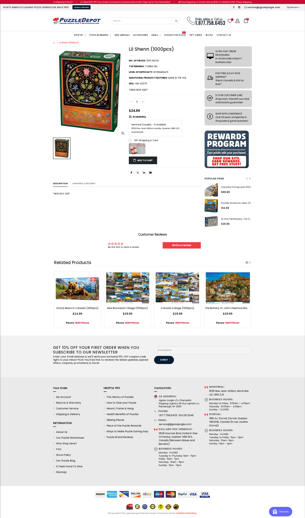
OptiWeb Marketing (186, 513)
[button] (246, 262)
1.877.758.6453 (168, 415)
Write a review (181, 245)
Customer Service (67, 408)
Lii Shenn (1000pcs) (151, 49)
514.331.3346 (186, 415)
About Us (61, 432)
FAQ (58, 449)
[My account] (237, 20)
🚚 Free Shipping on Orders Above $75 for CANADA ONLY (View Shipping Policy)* (206, 2)
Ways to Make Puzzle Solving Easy (127, 431)
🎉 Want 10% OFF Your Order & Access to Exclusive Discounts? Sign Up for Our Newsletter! (112, 2)
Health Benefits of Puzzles (123, 414)
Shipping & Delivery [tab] (83, 183)
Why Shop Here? (66, 443)
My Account (63, 397)
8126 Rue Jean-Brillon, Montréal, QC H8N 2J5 (229, 392)
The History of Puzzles (120, 397)
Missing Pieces (115, 420)
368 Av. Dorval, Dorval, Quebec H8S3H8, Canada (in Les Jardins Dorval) (228, 422)
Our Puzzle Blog (65, 460)
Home (54, 42)
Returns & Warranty (68, 403)
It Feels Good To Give (69, 466)
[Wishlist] (230, 21)
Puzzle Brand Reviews (120, 437)
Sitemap (61, 472)
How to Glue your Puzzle (121, 403)
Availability (139, 116)
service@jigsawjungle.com (263, 7)
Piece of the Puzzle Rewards (124, 425)
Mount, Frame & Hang (120, 408)
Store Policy (63, 455)
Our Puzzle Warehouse (70, 438)
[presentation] (247, 178)
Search (176, 21)
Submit (164, 359)
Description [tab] (60, 183)
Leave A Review (81, 7)
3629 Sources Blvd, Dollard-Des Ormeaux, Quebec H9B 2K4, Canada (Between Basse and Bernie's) (178, 439)
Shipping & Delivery (68, 414)
